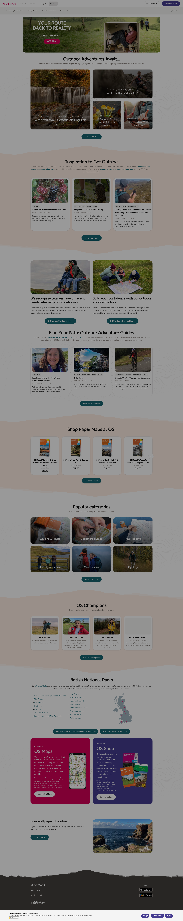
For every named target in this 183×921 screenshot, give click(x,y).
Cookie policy (14, 918)
